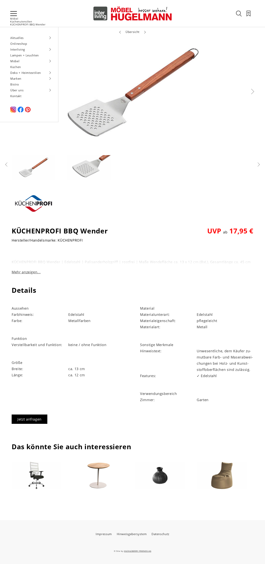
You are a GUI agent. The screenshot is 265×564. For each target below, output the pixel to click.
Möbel (14, 18)
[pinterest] (28, 111)
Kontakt (16, 96)
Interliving (17, 49)
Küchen (15, 67)
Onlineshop (18, 44)
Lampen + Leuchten (24, 55)
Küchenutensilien (21, 21)
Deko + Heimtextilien (25, 73)
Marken (15, 78)
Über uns (16, 90)
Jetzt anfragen (29, 419)
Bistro (14, 84)
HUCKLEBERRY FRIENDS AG (137, 551)
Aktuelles (17, 38)
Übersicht (132, 32)
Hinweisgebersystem (132, 534)
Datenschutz (160, 534)
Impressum (104, 534)
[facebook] (20, 111)
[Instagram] (13, 111)
